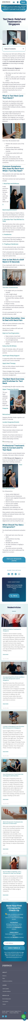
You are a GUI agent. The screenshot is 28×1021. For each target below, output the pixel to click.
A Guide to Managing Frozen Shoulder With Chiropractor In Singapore (13, 727)
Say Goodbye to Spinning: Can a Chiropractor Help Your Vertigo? (12, 872)
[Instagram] (3, 1016)
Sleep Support (14, 355)
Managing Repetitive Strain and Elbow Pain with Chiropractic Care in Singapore (13, 678)
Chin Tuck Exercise (11, 287)
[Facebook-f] (6, 1016)
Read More (5, 654)
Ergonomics (15, 333)
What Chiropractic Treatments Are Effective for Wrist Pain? (13, 822)
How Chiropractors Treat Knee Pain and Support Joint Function (13, 775)
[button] (13, 2)
